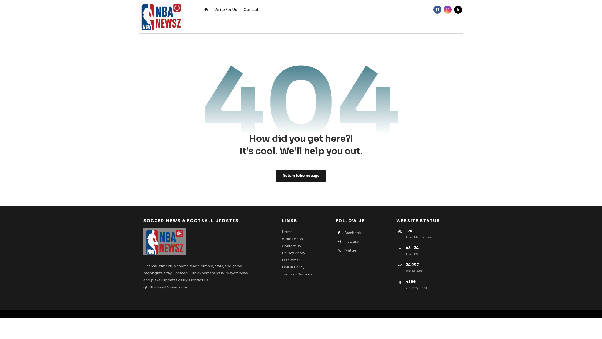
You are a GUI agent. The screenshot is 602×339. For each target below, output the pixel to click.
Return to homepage (301, 176)
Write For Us (292, 239)
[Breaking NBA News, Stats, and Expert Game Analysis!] (161, 16)
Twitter (350, 250)
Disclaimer (291, 260)
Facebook (352, 233)
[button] (437, 10)
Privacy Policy (293, 253)
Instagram (352, 241)
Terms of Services (297, 274)
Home (287, 232)
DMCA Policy (293, 267)
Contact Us (291, 246)
